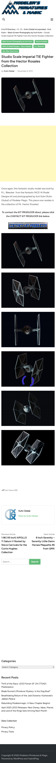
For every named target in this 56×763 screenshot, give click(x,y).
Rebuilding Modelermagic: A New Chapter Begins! (25, 703)
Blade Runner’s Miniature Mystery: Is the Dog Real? (25, 691)
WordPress (18, 758)
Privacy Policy (8, 727)
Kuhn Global (9, 71)
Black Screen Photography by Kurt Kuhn (17, 41)
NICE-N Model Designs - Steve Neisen (16, 46)
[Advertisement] (28, 153)
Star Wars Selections (10, 51)
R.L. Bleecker (39, 46)
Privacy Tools (7, 731)
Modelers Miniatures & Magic (33, 755)
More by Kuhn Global (28, 516)
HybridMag (33, 758)
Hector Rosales (41, 41)
